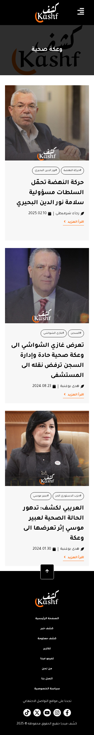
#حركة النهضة (72, 170)
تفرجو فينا (47, 658)
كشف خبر (47, 628)
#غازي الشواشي (53, 333)
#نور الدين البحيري (46, 170)
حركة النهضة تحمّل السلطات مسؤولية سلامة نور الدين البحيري (50, 193)
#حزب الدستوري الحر (68, 496)
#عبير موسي (41, 496)
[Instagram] (57, 712)
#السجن (76, 333)
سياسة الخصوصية (47, 688)
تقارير (47, 648)
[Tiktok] (27, 712)
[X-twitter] (37, 712)
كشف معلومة (47, 638)
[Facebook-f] (67, 712)
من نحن (47, 668)
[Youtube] (47, 712)
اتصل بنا (47, 678)
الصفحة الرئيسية (47, 618)
